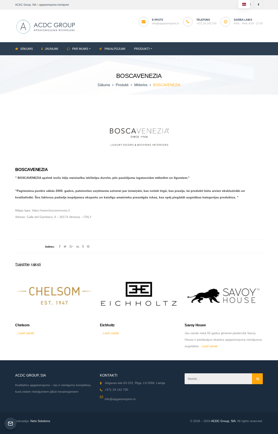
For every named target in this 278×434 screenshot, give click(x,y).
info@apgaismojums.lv (165, 23)
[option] (54, 304)
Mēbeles (140, 85)
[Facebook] (258, 5)
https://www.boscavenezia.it (51, 210)
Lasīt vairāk (26, 333)
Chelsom (22, 325)
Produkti (122, 85)
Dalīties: (50, 246)
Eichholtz (107, 325)
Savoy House (195, 325)
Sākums (104, 85)
